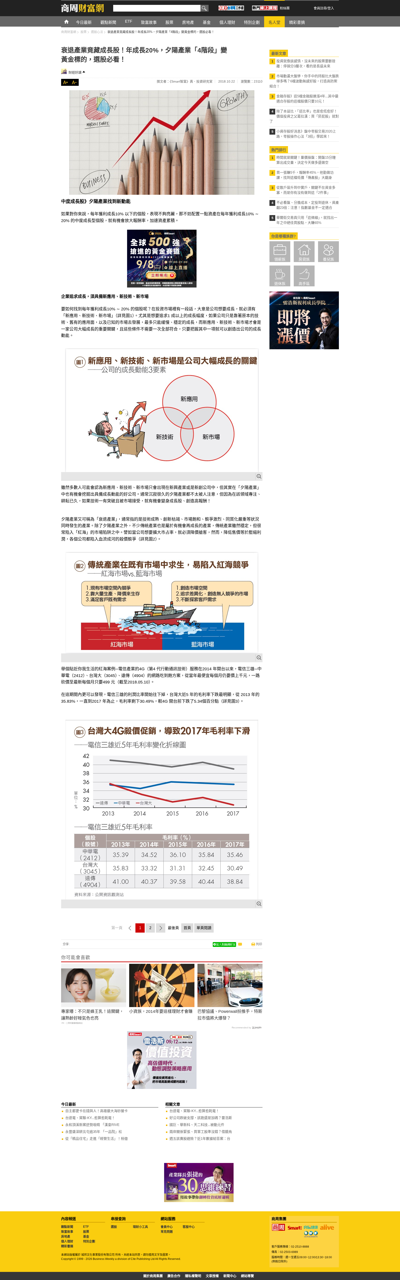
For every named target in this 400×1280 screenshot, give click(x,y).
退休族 (279, 284)
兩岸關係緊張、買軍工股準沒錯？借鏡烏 (200, 1132)
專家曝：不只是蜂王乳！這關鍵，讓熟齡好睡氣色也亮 (92, 1014)
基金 (86, 1236)
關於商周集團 (153, 1276)
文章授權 (212, 1276)
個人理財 (67, 1241)
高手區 (304, 284)
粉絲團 (285, 8)
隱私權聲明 (193, 1276)
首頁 (70, 21)
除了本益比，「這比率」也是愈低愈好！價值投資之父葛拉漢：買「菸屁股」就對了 (304, 116)
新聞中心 (229, 1276)
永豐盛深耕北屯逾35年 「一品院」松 (93, 1132)
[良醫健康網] (311, 1227)
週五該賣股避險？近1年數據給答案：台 (199, 1139)
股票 (86, 1231)
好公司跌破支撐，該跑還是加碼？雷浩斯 (200, 1118)
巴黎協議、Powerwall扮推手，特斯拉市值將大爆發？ (229, 1014)
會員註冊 (320, 8)
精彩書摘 (67, 1246)
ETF (86, 1226)
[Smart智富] (295, 1227)
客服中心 (189, 1226)
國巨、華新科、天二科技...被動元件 (196, 1125)
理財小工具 (140, 1226)
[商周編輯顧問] (311, 1234)
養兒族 (328, 259)
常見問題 (167, 1231)
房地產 (65, 1236)
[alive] (327, 1227)
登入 (331, 8)
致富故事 (67, 1231)
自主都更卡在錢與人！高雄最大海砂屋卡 (96, 1111)
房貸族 (304, 259)
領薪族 (279, 259)
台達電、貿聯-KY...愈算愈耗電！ (90, 1118)
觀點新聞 (67, 1226)
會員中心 (167, 1226)
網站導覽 (247, 1276)
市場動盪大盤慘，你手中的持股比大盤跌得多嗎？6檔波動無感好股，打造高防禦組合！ (304, 81)
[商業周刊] (278, 1227)
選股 (114, 1226)
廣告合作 (173, 1276)
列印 (259, 944)
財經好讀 (75, 72)
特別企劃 (89, 1241)
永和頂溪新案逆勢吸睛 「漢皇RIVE (92, 1125)
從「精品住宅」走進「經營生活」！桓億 (96, 1139)
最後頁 (173, 928)
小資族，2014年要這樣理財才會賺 (161, 1011)
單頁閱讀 (204, 928)
